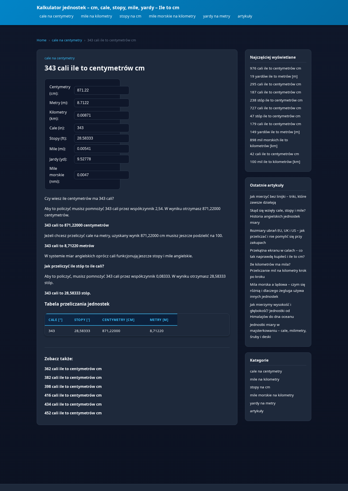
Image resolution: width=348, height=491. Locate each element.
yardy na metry (216, 16)
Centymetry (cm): (59, 90)
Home (41, 40)
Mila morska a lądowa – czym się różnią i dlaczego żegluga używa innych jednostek (277, 290)
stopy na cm (130, 16)
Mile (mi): (57, 148)
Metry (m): (58, 102)
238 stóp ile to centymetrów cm (276, 100)
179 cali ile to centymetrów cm (275, 123)
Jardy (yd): (58, 159)
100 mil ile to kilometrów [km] (275, 161)
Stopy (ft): (58, 138)
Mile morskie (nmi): (56, 175)
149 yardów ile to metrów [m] (275, 131)
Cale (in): (57, 128)
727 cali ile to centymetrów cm (275, 107)
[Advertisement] (194, 109)
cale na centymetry (56, 16)
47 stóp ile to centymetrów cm (275, 116)
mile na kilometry (96, 16)
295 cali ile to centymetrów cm (275, 84)
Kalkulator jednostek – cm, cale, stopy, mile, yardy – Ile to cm (108, 7)
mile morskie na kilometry (172, 16)
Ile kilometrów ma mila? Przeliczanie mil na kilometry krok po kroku (278, 270)
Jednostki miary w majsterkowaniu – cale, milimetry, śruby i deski (278, 330)
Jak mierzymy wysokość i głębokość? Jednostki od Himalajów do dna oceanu (272, 310)
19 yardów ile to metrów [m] (274, 76)
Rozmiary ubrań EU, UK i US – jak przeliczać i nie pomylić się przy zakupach (277, 236)
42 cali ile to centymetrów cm (274, 153)
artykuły (245, 16)
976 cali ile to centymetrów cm (275, 68)
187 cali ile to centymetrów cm (275, 92)
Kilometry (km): (58, 115)
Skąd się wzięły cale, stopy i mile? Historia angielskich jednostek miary (278, 216)
